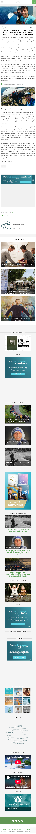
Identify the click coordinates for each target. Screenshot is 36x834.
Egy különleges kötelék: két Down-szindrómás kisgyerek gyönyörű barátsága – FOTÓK (17, 598)
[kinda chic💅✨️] (26, 692)
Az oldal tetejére (28, 831)
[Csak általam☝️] (18, 692)
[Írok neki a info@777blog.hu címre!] (19, 228)
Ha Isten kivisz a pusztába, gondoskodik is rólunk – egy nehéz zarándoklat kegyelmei (17, 420)
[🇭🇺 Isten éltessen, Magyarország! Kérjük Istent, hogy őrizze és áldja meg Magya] (18, 701)
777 (6, 27)
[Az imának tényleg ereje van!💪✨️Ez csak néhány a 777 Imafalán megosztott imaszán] (9, 692)
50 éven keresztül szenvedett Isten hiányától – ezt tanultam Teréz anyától (17, 442)
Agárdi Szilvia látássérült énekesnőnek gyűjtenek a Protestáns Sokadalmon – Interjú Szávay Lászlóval (18, 292)
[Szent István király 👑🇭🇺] (26, 701)
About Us (24, 829)
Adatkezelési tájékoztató (9, 829)
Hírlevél (19, 829)
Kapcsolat (25, 827)
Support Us (30, 829)
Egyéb (3, 166)
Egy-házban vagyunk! (11, 808)
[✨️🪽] (9, 701)
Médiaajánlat (11, 827)
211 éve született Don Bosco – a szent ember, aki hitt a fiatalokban (18, 319)
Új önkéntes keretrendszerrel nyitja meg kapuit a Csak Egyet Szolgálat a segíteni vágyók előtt (18, 265)
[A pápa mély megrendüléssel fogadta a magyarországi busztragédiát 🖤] (18, 709)
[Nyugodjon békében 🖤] (26, 709)
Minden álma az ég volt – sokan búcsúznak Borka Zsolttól (17, 463)
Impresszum (19, 827)
